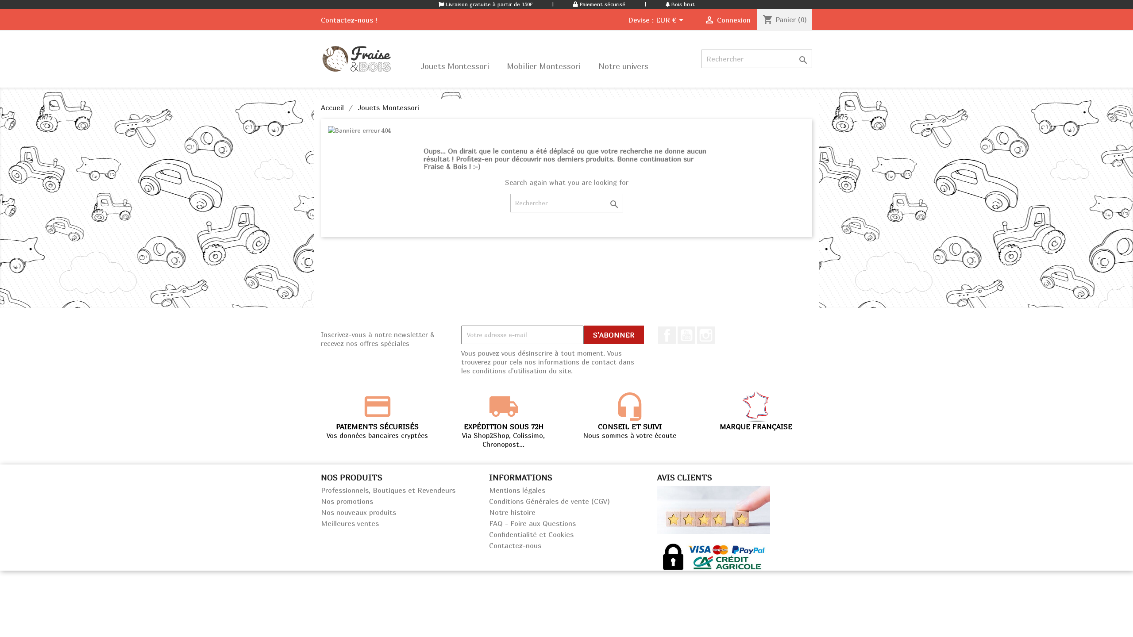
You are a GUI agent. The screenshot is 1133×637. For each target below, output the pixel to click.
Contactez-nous (515, 545)
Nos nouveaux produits (358, 512)
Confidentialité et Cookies (531, 534)
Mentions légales (517, 490)
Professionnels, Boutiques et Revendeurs (388, 490)
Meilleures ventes (350, 523)
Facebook (667, 335)
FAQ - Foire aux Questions (532, 523)
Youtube (686, 335)
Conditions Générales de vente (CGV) (549, 501)
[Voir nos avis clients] (713, 508)
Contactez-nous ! (349, 19)
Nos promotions (347, 501)
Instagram (706, 335)
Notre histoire (512, 512)
